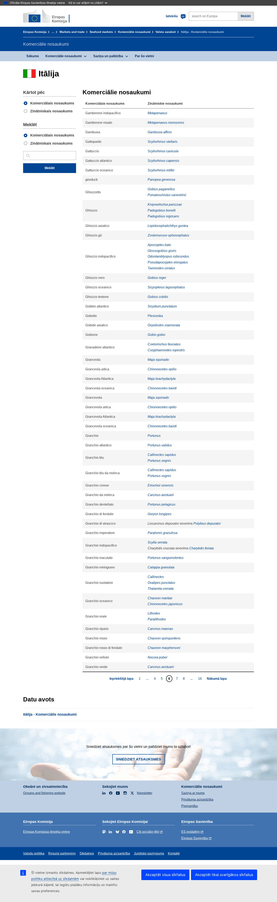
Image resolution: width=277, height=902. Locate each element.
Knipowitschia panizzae (165, 204)
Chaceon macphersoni (164, 648)
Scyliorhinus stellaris (162, 141)
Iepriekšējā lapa (121, 678)
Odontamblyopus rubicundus (168, 256)
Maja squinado (158, 359)
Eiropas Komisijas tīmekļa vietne (46, 831)
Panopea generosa (161, 179)
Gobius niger (157, 277)
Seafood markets (101, 31)
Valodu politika (33, 853)
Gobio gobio (156, 334)
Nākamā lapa (217, 678)
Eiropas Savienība (194, 838)
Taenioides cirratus (161, 268)
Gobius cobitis (158, 297)
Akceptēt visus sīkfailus (165, 875)
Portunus (154, 435)
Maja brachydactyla (162, 378)
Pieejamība (189, 806)
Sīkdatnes (86, 853)
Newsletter (144, 793)
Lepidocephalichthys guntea (168, 226)
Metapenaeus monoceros (166, 122)
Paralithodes (157, 619)
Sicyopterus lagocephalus (166, 287)
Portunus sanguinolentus (166, 557)
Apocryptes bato (159, 245)
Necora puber (157, 657)
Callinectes (156, 577)
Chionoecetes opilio (162, 369)
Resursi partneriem (62, 853)
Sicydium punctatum (162, 306)
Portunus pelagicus (161, 504)
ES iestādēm (190, 831)
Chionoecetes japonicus (165, 604)
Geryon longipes (159, 514)
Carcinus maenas (160, 628)
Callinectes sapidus (162, 454)
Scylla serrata (157, 542)
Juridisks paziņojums (149, 853)
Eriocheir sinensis (160, 485)
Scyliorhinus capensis (163, 160)
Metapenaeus (157, 113)
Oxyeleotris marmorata (164, 325)
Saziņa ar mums (193, 793)
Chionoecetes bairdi (162, 388)
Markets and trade (72, 31)
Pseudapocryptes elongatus (168, 262)
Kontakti (174, 853)
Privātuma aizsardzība (197, 799)
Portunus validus (160, 445)
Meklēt (246, 16)
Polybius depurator (207, 523)
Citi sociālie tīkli (147, 831)
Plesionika (155, 316)
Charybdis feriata (201, 548)
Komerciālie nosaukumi (134, 31)
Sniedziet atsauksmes (138, 759)
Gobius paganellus (161, 189)
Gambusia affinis (160, 132)
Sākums (32, 56)
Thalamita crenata (161, 588)
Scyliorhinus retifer (161, 170)
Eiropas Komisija (34, 31)
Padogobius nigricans (163, 216)
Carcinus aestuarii (161, 495)
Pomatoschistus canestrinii (167, 195)
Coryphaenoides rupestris (166, 350)
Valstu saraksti (166, 31)
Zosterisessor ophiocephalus (168, 235)
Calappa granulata (161, 567)
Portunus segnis (159, 460)
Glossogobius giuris (162, 250)
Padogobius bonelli (162, 210)
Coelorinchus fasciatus (164, 344)
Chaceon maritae (160, 598)
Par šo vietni (144, 56)
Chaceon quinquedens (164, 638)
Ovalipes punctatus (161, 582)
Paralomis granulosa (162, 533)
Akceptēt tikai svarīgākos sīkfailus (224, 875)
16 (200, 678)
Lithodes (154, 613)
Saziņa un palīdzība (108, 56)
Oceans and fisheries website (44, 793)
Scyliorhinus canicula (163, 151)
